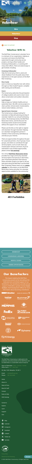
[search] (25, 3)
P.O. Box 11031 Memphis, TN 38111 (11, 370)
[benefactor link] (8, 293)
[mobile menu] (29, 3)
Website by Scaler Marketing (8, 456)
